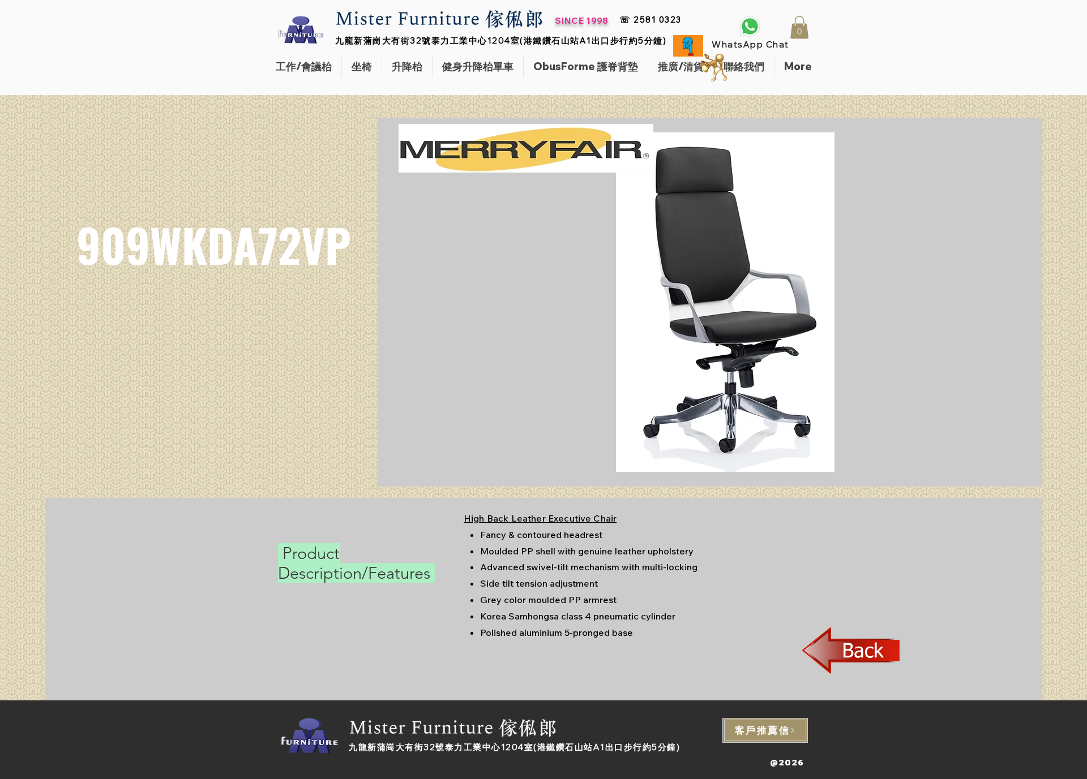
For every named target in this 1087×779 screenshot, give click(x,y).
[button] (799, 27)
